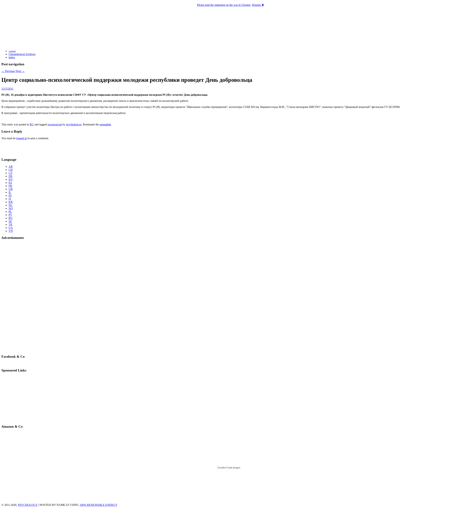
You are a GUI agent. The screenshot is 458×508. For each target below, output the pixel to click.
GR (11, 189)
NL (11, 205)
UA (11, 227)
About (12, 50)
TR (10, 224)
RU (32, 124)
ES (10, 182)
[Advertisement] (22, 148)
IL (10, 192)
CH (11, 169)
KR (11, 201)
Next (20, 71)
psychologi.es (73, 124)
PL (10, 211)
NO (11, 208)
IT (10, 198)
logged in (21, 138)
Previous (8, 71)
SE (10, 221)
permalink (105, 124)
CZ (10, 172)
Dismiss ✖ (258, 4)
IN (10, 195)
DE (11, 176)
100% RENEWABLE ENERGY (98, 504)
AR (11, 166)
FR (10, 185)
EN (11, 179)
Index (12, 57)
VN (11, 230)
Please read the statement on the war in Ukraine (223, 4)
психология (55, 124)
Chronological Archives (22, 54)
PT (10, 214)
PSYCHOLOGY (28, 504)
